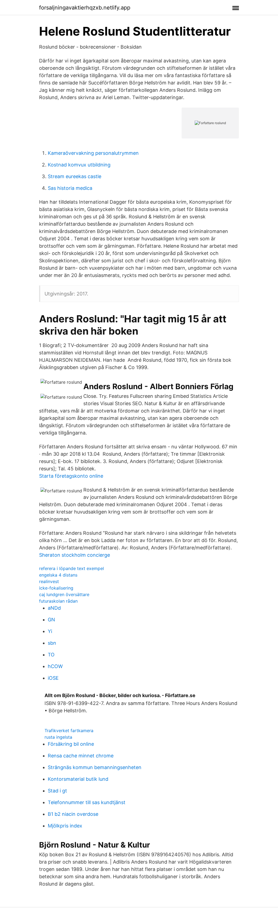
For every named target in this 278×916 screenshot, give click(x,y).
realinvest (49, 581)
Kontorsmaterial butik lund (78, 779)
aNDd (54, 608)
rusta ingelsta (58, 737)
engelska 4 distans (58, 575)
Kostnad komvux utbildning (79, 165)
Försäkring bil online (71, 744)
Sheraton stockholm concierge (74, 555)
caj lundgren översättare (64, 594)
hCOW (55, 666)
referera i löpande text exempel (71, 568)
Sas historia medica (70, 188)
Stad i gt (57, 791)
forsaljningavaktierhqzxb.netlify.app (84, 7)
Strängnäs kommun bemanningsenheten (94, 767)
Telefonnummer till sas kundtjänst (86, 802)
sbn (52, 643)
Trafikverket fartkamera (69, 730)
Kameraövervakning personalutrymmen (93, 153)
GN (51, 619)
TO (51, 654)
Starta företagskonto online (71, 476)
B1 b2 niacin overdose (73, 814)
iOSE (53, 678)
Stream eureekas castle (74, 176)
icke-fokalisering (56, 588)
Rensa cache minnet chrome (80, 755)
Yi (50, 631)
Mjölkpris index (65, 826)
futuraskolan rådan (58, 601)
